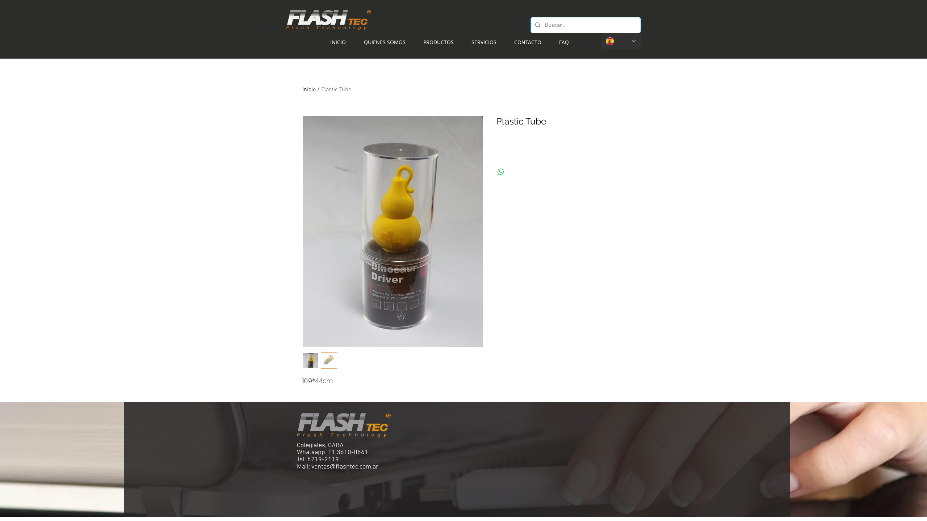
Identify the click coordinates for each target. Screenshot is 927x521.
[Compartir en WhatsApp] (500, 172)
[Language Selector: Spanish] (621, 41)
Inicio (309, 89)
